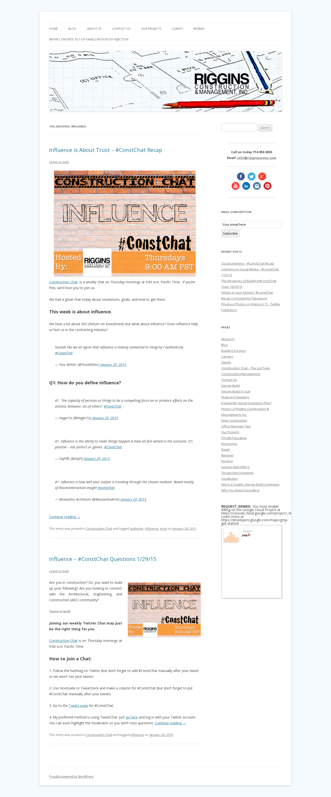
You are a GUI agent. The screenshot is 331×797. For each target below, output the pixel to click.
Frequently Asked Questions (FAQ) (246, 403)
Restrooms (229, 444)
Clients (177, 29)
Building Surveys (233, 350)
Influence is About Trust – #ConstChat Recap (105, 149)
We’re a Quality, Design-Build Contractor (250, 484)
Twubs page (78, 705)
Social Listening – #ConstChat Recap (247, 263)
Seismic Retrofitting (235, 467)
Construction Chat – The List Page (245, 368)
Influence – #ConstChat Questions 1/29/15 (103, 558)
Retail (225, 449)
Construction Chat (63, 282)
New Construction (234, 420)
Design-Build (230, 385)
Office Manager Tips (236, 426)
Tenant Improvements (237, 473)
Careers (227, 356)
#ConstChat (64, 353)
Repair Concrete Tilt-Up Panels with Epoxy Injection (88, 39)
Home (53, 29)
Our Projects (151, 29)
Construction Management (240, 374)
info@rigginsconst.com (256, 158)
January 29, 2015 (113, 364)
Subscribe (230, 233)
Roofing (227, 461)
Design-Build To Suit (235, 391)
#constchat (106, 487)
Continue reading (64, 516)
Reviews (199, 29)
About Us (94, 29)
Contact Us (121, 29)
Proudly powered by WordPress (71, 776)
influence (152, 528)
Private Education (234, 438)
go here (132, 717)
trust (163, 528)
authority (136, 528)
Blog (72, 29)
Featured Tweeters (235, 397)
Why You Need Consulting (240, 490)
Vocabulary (229, 478)
